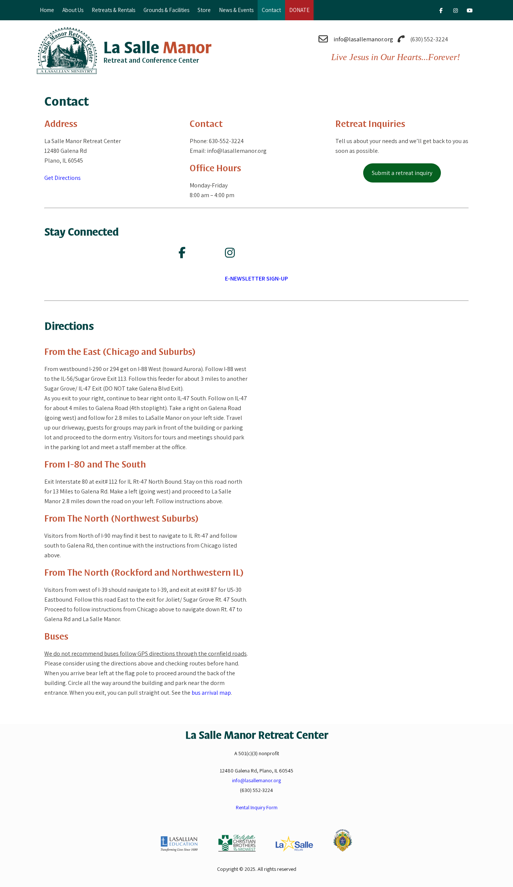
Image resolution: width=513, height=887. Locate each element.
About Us (72, 10)
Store (204, 10)
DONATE (299, 10)
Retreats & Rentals (113, 10)
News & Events (236, 10)
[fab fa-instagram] (455, 11)
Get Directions (62, 178)
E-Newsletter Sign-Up (256, 278)
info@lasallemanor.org (363, 39)
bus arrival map (211, 693)
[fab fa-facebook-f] (441, 11)
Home (47, 10)
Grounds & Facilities (166, 10)
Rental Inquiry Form (257, 807)
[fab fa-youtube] (469, 11)
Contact (271, 10)
